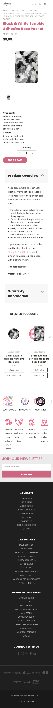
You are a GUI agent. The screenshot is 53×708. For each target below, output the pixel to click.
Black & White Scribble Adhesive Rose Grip (14, 358)
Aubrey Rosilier (26, 598)
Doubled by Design (26, 617)
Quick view (14, 370)
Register (32, 525)
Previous (3, 336)
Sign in (20, 525)
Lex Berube (26, 601)
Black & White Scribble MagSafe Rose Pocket (39, 358)
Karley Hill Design (26, 620)
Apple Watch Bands (26, 556)
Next (50, 336)
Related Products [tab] (24, 314)
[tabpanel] (9, 402)
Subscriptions (26, 513)
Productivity (26, 575)
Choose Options (14, 375)
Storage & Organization (26, 571)
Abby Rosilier (26, 628)
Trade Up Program (26, 510)
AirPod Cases (26, 564)
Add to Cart (39, 375)
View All (26, 636)
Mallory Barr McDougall (27, 609)
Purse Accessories (27, 560)
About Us (26, 517)
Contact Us (26, 521)
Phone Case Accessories (26, 552)
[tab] (26, 176)
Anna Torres (27, 613)
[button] (8, 435)
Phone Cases (26, 502)
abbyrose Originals (26, 632)
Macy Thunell (26, 605)
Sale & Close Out (26, 545)
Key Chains (26, 567)
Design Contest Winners (26, 624)
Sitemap (26, 529)
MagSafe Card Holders (19, 252)
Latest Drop (26, 498)
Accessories (26, 506)
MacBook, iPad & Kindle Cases (26, 579)
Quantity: (26, 147)
